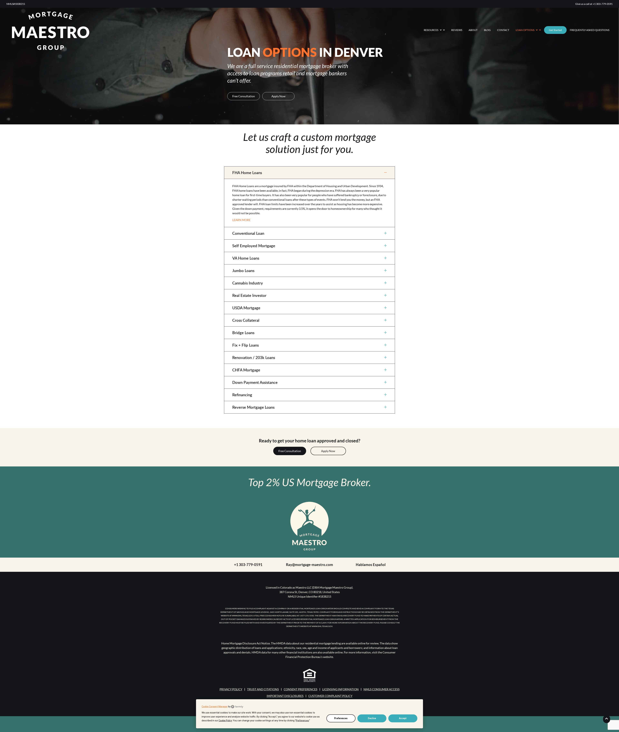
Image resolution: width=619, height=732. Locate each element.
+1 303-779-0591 (603, 3)
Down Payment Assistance (255, 382)
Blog (487, 29)
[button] (309, 173)
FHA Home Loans (247, 172)
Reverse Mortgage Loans (253, 407)
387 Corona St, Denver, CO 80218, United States (309, 592)
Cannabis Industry (247, 283)
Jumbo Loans (243, 270)
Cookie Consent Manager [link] (215, 706)
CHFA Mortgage (246, 370)
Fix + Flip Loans (245, 345)
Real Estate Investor (249, 295)
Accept (403, 718)
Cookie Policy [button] (225, 720)
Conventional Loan (248, 233)
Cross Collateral (245, 320)
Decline (372, 718)
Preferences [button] (302, 720)
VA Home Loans (245, 258)
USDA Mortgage (246, 307)
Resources (431, 29)
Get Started (555, 29)
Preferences (341, 718)
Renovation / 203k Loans (253, 357)
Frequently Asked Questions (589, 29)
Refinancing (242, 394)
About (473, 29)
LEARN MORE (241, 220)
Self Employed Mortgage (253, 245)
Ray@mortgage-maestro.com (309, 564)
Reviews (456, 29)
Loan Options (525, 29)
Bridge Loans (243, 332)
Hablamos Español (371, 564)
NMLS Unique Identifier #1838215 (309, 596)
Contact (503, 29)
